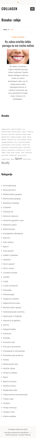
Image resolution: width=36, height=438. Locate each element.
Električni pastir (10, 225)
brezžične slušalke (16, 131)
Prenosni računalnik (11, 347)
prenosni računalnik (16, 144)
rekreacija (3, 150)
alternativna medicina (16, 129)
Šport (5, 377)
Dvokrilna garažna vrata (13, 220)
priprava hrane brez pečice (16, 147)
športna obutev (27, 159)
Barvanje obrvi (9, 190)
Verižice (6, 403)
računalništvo (27, 147)
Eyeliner (6, 238)
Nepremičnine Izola (11, 303)
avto (24, 129)
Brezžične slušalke (11, 203)
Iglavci (6, 247)
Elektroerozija (9, 229)
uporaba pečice (13, 155)
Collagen (9, 8)
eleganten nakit (5, 137)
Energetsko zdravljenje (13, 233)
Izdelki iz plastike (10, 255)
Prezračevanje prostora (13, 355)
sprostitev (17, 152)
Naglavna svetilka (11, 299)
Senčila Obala (9, 368)
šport (18, 158)
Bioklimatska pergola (12, 194)
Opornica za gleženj (11, 321)
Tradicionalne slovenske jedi (15, 395)
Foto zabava (8, 242)
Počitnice (7, 334)
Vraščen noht (8, 412)
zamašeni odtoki (5, 159)
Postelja (6, 338)
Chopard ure (30, 131)
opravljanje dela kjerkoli (7, 142)
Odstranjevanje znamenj (13, 312)
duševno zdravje (27, 134)
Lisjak (5, 281)
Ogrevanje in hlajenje (12, 316)
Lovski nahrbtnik (10, 286)
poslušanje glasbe (5, 144)
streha (22, 152)
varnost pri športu (22, 155)
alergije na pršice (5, 129)
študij (5, 162)
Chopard (24, 131)
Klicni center (8, 268)
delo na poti (4, 134)
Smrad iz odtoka (10, 373)
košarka (29, 137)
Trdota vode (8, 399)
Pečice (6, 325)
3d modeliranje (9, 186)
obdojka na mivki (11, 139)
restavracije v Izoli (20, 150)
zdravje (12, 159)
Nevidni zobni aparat (12, 307)
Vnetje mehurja (10, 408)
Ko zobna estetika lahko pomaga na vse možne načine (18, 43)
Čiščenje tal (8, 212)
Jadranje (7, 260)
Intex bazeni (8, 251)
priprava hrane (5, 147)
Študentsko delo (10, 390)
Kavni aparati (9, 264)
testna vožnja (4, 155)
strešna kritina (28, 152)
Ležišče (6, 277)
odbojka (29, 139)
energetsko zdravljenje (15, 137)
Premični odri (9, 342)
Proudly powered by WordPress (16, 432)
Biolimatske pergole (12, 199)
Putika (6, 360)
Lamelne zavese (10, 273)
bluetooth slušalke (6, 131)
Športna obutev (10, 381)
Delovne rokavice (10, 216)
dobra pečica (18, 134)
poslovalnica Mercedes (24, 142)
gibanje (24, 137)
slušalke (3, 152)
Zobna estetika (18, 37)
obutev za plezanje (21, 139)
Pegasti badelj (9, 329)
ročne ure (28, 150)
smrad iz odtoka (10, 152)
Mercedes (3, 139)
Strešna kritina (9, 386)
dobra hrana (11, 134)
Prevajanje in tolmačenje (14, 351)
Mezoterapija (8, 294)
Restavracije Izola (10, 364)
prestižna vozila (26, 144)
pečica (15, 142)
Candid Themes (24, 435)
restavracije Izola (11, 150)
